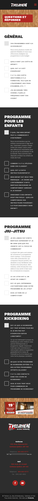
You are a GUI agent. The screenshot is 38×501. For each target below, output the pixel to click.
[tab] (19, 44)
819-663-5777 (23, 452)
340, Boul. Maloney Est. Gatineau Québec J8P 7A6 (19, 444)
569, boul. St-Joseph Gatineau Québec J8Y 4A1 (19, 464)
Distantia (31, 498)
